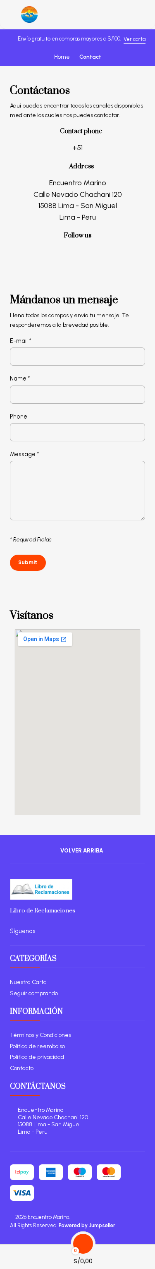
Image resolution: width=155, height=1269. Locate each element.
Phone (18, 416)
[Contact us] (147, 1254)
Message (24, 454)
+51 (77, 147)
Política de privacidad (37, 1057)
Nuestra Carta (28, 982)
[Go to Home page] (29, 14)
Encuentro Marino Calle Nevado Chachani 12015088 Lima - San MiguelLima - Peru (53, 1120)
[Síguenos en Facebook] (77, 250)
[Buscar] (18, 1254)
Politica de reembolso (37, 1046)
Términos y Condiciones (40, 1035)
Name (20, 378)
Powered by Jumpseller (87, 1225)
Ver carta (134, 39)
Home (62, 57)
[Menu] (10, 14)
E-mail (20, 341)
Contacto (21, 1068)
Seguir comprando (34, 993)
